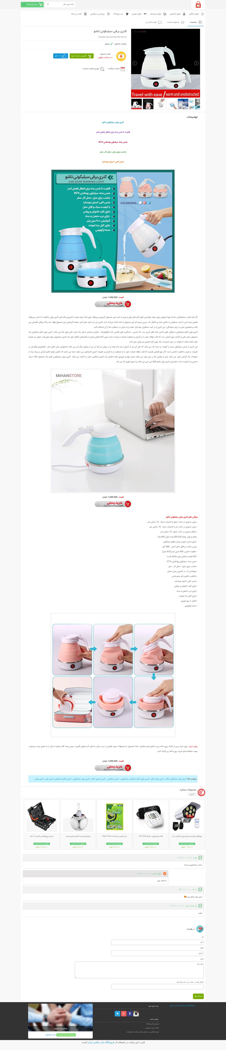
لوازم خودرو (136, 14)
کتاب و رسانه (76, 14)
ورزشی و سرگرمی (97, 14)
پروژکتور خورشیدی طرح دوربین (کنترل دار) (187, 836)
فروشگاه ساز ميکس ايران (101, 1042)
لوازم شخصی (175, 14)
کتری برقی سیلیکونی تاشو (176, 779)
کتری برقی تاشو (157, 779)
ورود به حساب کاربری (66, 1035)
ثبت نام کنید (49, 1035)
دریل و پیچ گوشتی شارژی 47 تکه (41, 836)
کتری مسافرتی (113, 779)
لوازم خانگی (194, 14)
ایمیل (202, 948)
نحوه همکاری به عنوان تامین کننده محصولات (143, 1032)
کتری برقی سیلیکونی (81, 779)
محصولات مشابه (173, 22)
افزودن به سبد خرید (79, 56)
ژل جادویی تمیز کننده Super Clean (114, 836)
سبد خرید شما (32, 5)
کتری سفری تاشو (98, 779)
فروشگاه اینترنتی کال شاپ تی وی (182, 1006)
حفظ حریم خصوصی (152, 1028)
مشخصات (193, 22)
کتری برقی (39, 779)
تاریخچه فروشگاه (152, 1024)
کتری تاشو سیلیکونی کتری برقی (58, 779)
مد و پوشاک (118, 14)
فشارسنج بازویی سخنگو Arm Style (151, 836)
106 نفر (58, 56)
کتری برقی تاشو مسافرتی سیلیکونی (134, 779)
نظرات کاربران (151, 22)
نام (203, 937)
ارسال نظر (198, 996)
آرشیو (192, 794)
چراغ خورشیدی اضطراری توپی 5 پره (78, 836)
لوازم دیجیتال (155, 14)
